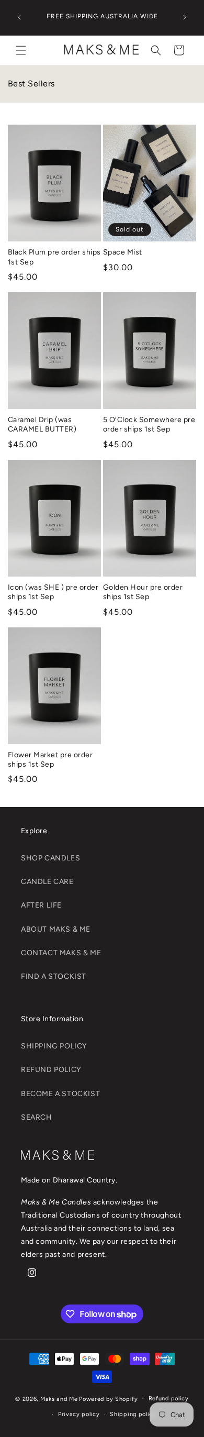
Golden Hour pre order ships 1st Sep (143, 592)
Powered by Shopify (108, 1398)
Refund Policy (51, 1069)
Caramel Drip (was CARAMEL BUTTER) (42, 424)
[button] (20, 50)
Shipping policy (133, 1414)
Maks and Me (59, 1398)
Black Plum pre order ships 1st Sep (54, 257)
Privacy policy (79, 1414)
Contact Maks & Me (61, 952)
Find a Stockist (53, 976)
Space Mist (122, 252)
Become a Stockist (60, 1093)
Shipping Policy (54, 1046)
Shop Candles (50, 858)
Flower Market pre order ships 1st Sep (50, 759)
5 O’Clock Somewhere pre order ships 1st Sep (149, 424)
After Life (41, 905)
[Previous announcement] (19, 17)
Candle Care (47, 881)
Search (36, 1117)
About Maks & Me (55, 929)
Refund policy (169, 1398)
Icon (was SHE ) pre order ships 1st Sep (53, 592)
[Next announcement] (184, 17)
